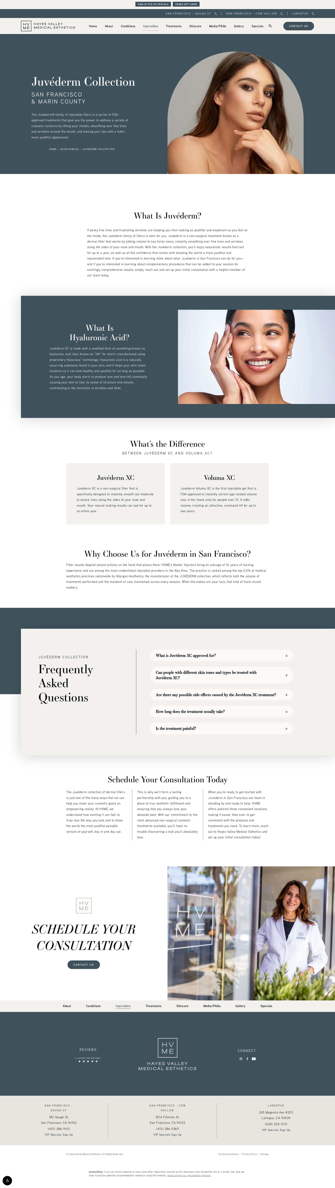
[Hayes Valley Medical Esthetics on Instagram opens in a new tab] (241, 1058)
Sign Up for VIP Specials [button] (153, 4)
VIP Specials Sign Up (59, 1134)
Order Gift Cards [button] (186, 4)
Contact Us (298, 26)
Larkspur (300, 13)
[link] (92, 26)
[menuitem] (92, 26)
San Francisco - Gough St (188, 13)
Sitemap (264, 1154)
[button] (7, 1180)
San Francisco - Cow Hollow (251, 13)
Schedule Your (84, 936)
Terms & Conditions (228, 1154)
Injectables (69, 149)
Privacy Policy (249, 1154)
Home (53, 149)
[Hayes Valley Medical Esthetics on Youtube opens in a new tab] (253, 1058)
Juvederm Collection (98, 149)
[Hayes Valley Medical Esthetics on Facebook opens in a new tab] (247, 1058)
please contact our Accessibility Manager (189, 1175)
